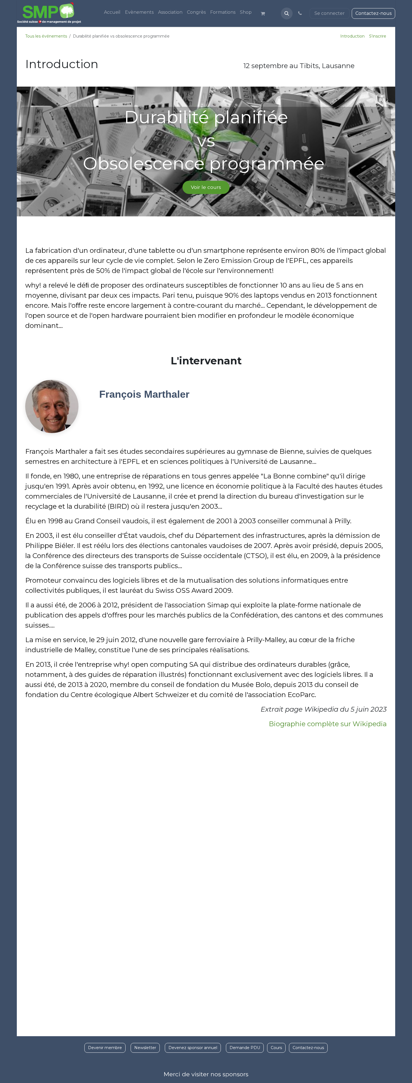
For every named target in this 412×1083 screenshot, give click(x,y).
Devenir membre (105, 1047)
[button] (287, 13)
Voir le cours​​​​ (206, 187)
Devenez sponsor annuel (192, 1047)
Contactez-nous (373, 13)
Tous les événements (46, 36)
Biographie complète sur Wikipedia (328, 724)
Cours (276, 1047)
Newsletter (145, 1047)
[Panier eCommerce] (265, 13)
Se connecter (329, 13)
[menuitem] (112, 12)
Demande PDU (245, 1047)
